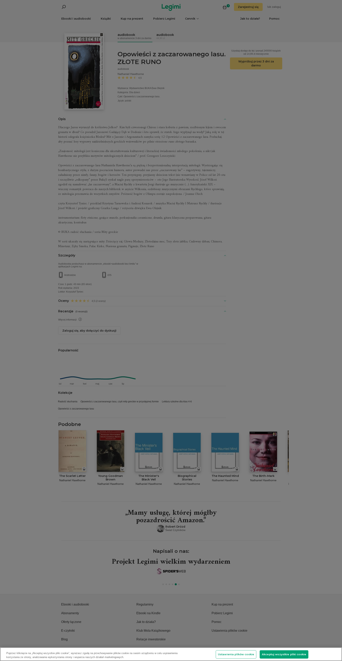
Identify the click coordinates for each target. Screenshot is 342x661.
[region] (171, 654)
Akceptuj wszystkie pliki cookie (284, 654)
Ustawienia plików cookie (236, 654)
